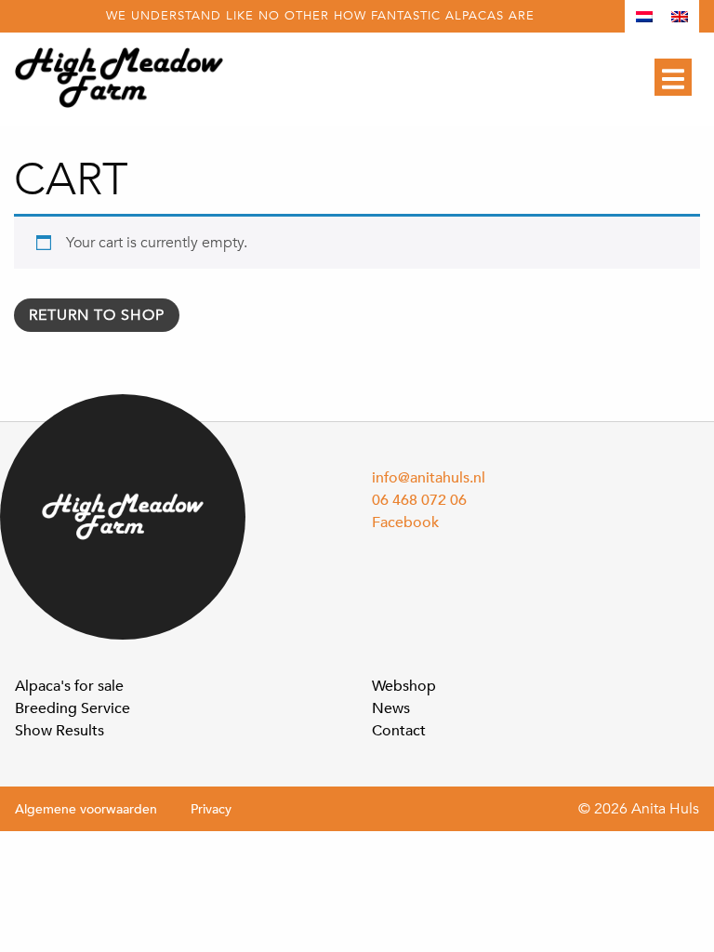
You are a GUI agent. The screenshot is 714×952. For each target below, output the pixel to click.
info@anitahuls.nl (428, 478)
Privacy (211, 809)
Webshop (404, 686)
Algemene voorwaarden (86, 809)
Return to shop (97, 315)
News (391, 708)
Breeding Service (72, 708)
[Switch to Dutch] (644, 17)
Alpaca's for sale (69, 686)
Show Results (59, 731)
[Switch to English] (679, 17)
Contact (399, 731)
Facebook (405, 522)
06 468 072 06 (419, 500)
